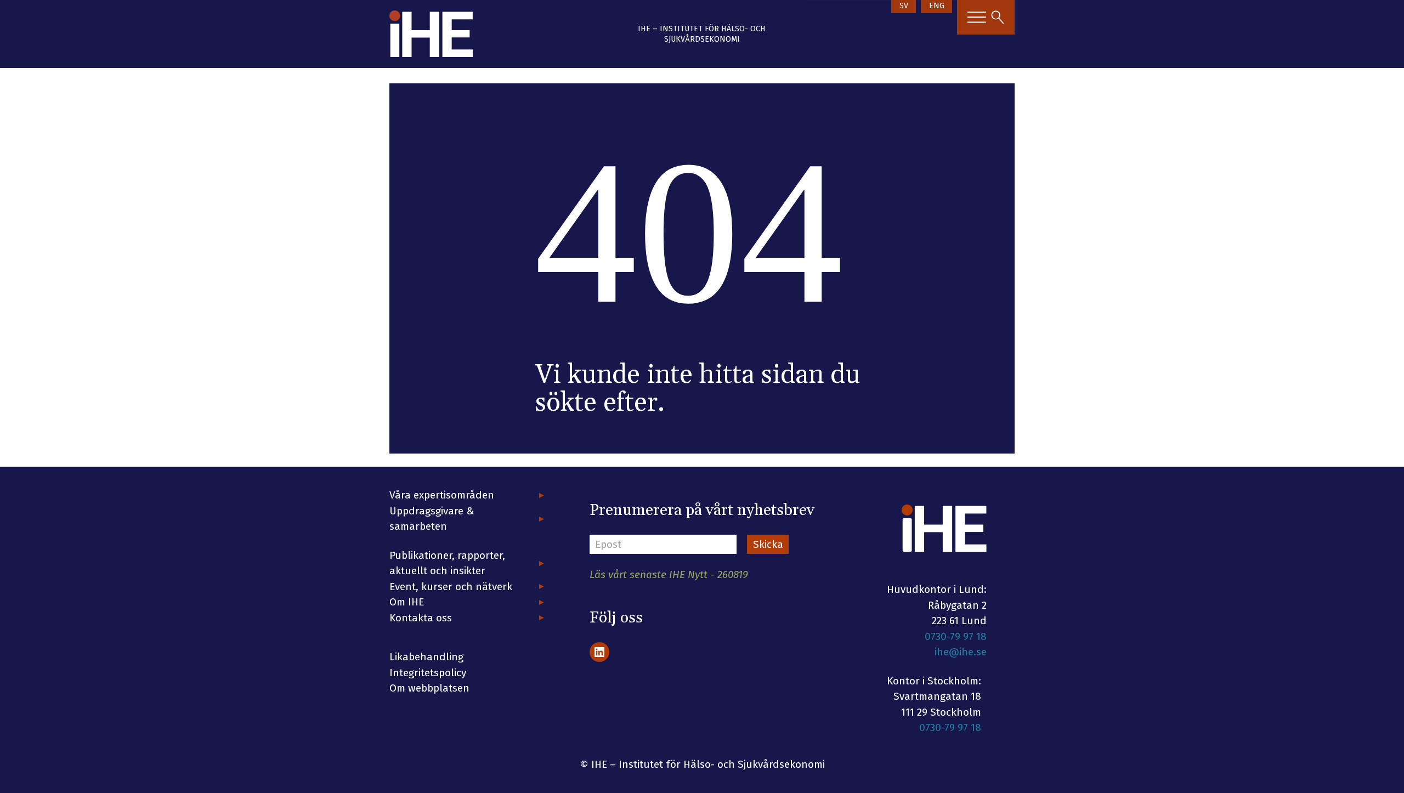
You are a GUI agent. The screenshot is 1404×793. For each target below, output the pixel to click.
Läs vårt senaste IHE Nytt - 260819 (669, 574)
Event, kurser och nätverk (450, 586)
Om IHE (406, 602)
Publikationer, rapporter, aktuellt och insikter (447, 563)
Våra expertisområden (441, 495)
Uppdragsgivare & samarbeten (431, 519)
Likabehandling (426, 656)
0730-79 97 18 (956, 636)
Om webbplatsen (429, 688)
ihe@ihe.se (961, 651)
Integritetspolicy (427, 672)
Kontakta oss (420, 617)
